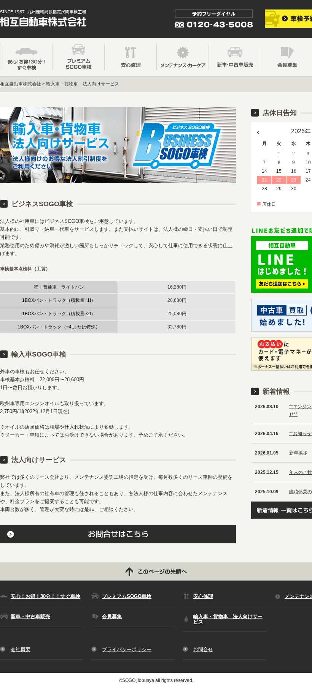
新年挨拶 (298, 453)
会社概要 (20, 649)
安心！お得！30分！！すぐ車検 (45, 596)
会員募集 (112, 616)
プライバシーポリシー (126, 649)
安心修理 (203, 596)
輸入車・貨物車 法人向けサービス (228, 619)
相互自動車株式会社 (20, 84)
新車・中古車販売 (30, 616)
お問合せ (203, 649)
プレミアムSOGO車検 (126, 596)
